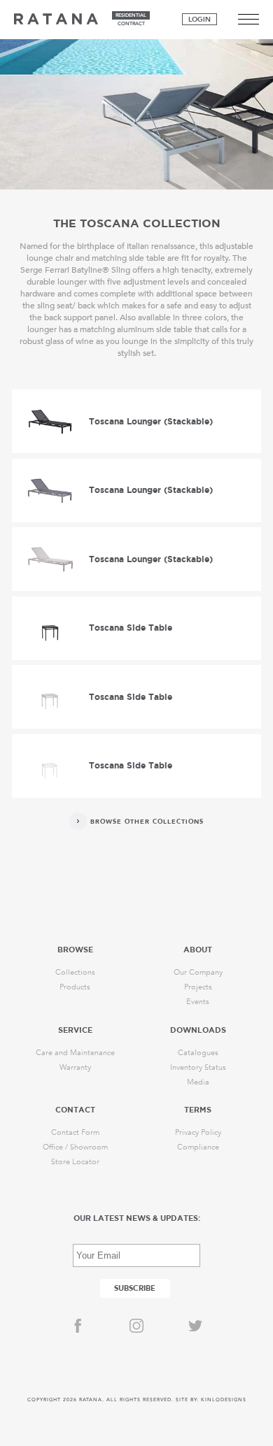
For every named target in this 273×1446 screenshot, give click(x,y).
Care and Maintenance (75, 1053)
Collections (75, 972)
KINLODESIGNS (223, 1399)
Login (199, 19)
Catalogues (198, 1053)
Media (198, 1082)
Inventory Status (198, 1067)
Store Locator (75, 1162)
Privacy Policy (198, 1132)
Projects (198, 987)
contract (131, 23)
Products (74, 987)
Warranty (75, 1067)
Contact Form (75, 1132)
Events (197, 1001)
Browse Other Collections (147, 821)
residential (130, 15)
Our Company (198, 972)
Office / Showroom (75, 1147)
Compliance (198, 1147)
